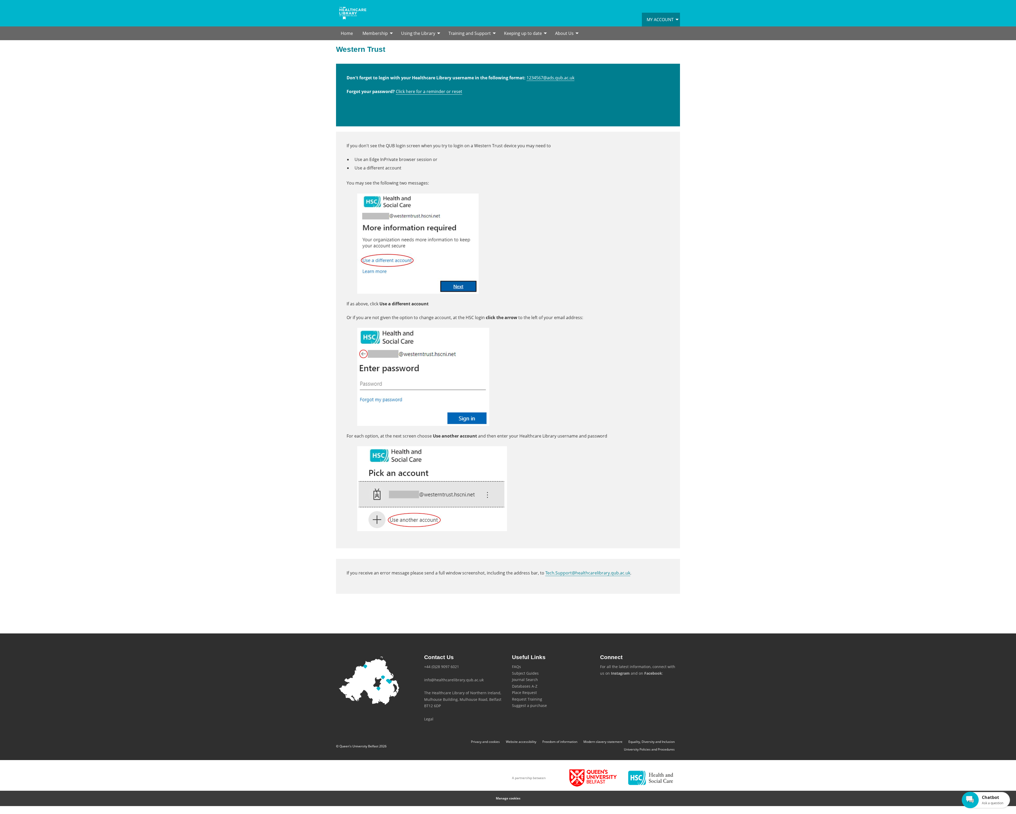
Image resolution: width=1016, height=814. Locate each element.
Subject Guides (525, 673)
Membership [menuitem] (375, 33)
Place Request (524, 692)
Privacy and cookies (485, 741)
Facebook (653, 673)
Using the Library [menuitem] (418, 33)
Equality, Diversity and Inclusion (651, 741)
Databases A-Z (524, 686)
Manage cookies (508, 798)
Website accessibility (521, 741)
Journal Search (525, 679)
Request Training (527, 699)
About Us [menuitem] (564, 33)
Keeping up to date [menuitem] (523, 33)
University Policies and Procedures (649, 749)
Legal (428, 718)
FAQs (516, 666)
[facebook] (612, 688)
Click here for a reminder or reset (429, 91)
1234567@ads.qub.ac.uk (550, 78)
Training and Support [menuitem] (469, 33)
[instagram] (604, 688)
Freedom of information (559, 741)
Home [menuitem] (347, 33)
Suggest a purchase (529, 705)
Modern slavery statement (602, 741)
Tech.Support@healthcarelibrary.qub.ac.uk (587, 573)
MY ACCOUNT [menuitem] (660, 19)
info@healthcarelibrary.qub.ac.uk (454, 679)
